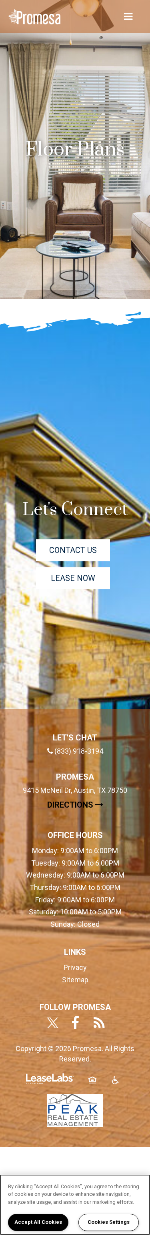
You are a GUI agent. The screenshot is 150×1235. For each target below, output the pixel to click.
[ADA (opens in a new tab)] (115, 1085)
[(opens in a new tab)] (75, 1109)
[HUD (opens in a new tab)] (92, 1085)
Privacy (75, 967)
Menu (127, 16)
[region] (75, 1205)
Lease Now (80, 578)
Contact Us (73, 550)
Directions (87, 805)
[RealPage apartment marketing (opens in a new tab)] (50, 1082)
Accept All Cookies (38, 1222)
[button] (51, 1023)
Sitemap (75, 980)
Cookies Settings (109, 1222)
